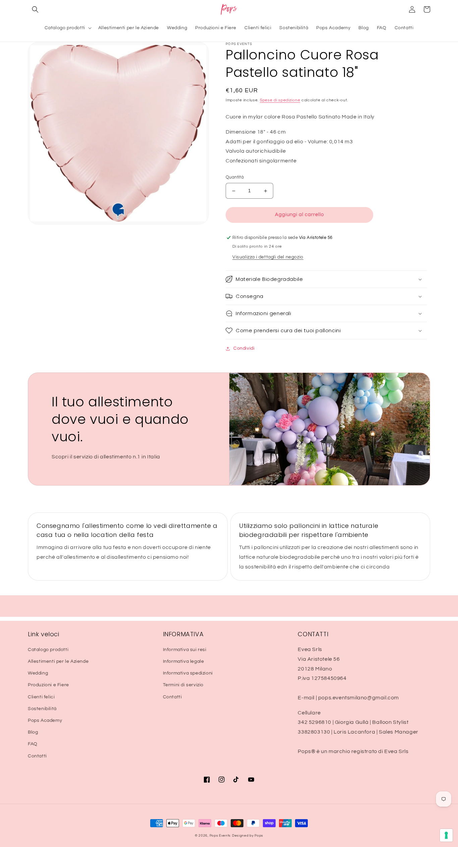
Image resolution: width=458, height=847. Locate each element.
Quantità (235, 177)
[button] (35, 9)
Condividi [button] (243, 348)
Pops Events (220, 835)
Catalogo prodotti (48, 649)
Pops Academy (45, 720)
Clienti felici (41, 697)
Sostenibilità (42, 708)
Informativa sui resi (185, 649)
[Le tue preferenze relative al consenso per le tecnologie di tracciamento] (446, 835)
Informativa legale (183, 661)
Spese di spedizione (280, 100)
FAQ (33, 744)
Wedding (38, 673)
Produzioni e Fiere (48, 685)
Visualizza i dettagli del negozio (267, 257)
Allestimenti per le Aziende (58, 661)
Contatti (37, 756)
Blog (33, 732)
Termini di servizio (183, 685)
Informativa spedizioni (188, 673)
